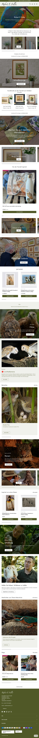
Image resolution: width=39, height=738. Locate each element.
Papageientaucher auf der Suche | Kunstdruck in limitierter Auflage (27, 291)
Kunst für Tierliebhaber (32, 106)
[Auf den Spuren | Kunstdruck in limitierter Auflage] (29, 503)
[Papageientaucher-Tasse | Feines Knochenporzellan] (29, 663)
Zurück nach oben (19, 686)
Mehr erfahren (23, 262)
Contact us (4, 708)
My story (19, 24)
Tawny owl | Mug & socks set (7, 673)
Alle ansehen (19, 92)
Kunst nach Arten (19, 106)
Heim (19, 230)
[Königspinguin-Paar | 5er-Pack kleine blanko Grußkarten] (10, 503)
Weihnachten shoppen (19, 140)
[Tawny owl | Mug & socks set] (10, 663)
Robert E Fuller (6, 735)
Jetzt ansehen (6, 432)
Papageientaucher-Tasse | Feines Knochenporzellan (27, 674)
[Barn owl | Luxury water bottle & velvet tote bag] (19, 187)
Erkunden (18, 482)
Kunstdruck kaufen (21, 84)
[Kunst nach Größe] (7, 99)
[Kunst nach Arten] (19, 99)
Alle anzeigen (35, 492)
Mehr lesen (6, 644)
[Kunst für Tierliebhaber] (32, 99)
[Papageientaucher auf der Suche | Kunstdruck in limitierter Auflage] (29, 280)
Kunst (19, 46)
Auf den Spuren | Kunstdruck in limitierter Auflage (27, 514)
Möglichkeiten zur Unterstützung (8, 591)
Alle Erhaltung (35, 597)
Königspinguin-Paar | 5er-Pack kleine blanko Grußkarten (9, 514)
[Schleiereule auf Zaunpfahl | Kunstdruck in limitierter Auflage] (10, 280)
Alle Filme (35, 385)
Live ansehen (5, 379)
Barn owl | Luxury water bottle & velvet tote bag (12, 206)
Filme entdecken (30, 334)
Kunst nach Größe (7, 106)
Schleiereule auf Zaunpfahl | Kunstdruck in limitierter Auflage (10, 291)
